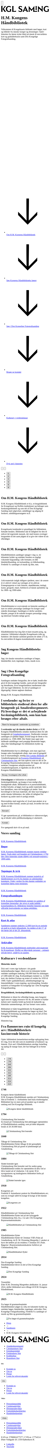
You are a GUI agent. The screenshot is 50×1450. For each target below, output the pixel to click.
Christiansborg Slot (9, 760)
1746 (9, 1059)
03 (8, 479)
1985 (9, 1076)
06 (8, 488)
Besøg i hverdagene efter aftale (14, 775)
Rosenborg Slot (12, 1358)
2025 (9, 1084)
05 (8, 485)
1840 (9, 1064)
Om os (9, 1371)
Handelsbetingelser (14, 1413)
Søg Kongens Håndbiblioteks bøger (21, 280)
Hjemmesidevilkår (14, 1408)
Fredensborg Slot (13, 1353)
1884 (9, 1067)
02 (8, 476)
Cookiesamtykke (13, 1406)
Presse (9, 1374)
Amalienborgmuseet (21, 734)
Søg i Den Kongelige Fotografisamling (22, 326)
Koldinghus (11, 1356)
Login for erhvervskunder (17, 1376)
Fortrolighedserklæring (16, 1411)
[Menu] (2, 3)
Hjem (8, 1323)
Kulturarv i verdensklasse (17, 418)
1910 (9, 1070)
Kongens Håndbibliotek (31, 758)
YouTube (10, 1446)
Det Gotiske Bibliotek (35, 755)
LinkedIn (10, 1444)
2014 (9, 1079)
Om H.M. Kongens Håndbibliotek (20, 235)
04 (8, 482)
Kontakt (5, 823)
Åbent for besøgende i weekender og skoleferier (20, 725)
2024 (9, 1081)
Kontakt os (11, 1369)
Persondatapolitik (13, 1404)
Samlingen (10, 1328)
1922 (9, 1073)
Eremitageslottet (13, 1351)
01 (8, 473)
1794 (9, 1062)
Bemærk (5, 811)
